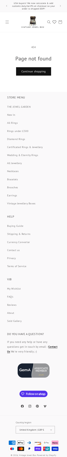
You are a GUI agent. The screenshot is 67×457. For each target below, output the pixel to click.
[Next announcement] (60, 6)
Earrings (12, 195)
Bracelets (12, 179)
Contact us (13, 250)
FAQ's (10, 296)
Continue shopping (33, 71)
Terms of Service (16, 266)
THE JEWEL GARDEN (19, 106)
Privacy (11, 258)
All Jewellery (14, 163)
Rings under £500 (18, 131)
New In (11, 114)
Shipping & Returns (19, 234)
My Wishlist (14, 288)
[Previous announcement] (7, 6)
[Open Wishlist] (54, 22)
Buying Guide (15, 226)
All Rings (12, 122)
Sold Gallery (14, 321)
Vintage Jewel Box (27, 455)
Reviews (11, 305)
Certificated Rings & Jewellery (25, 147)
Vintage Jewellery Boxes (21, 203)
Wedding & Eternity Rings (22, 155)
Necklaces (13, 171)
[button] (7, 22)
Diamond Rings (16, 139)
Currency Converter (18, 242)
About (10, 313)
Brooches (12, 187)
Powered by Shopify (46, 455)
